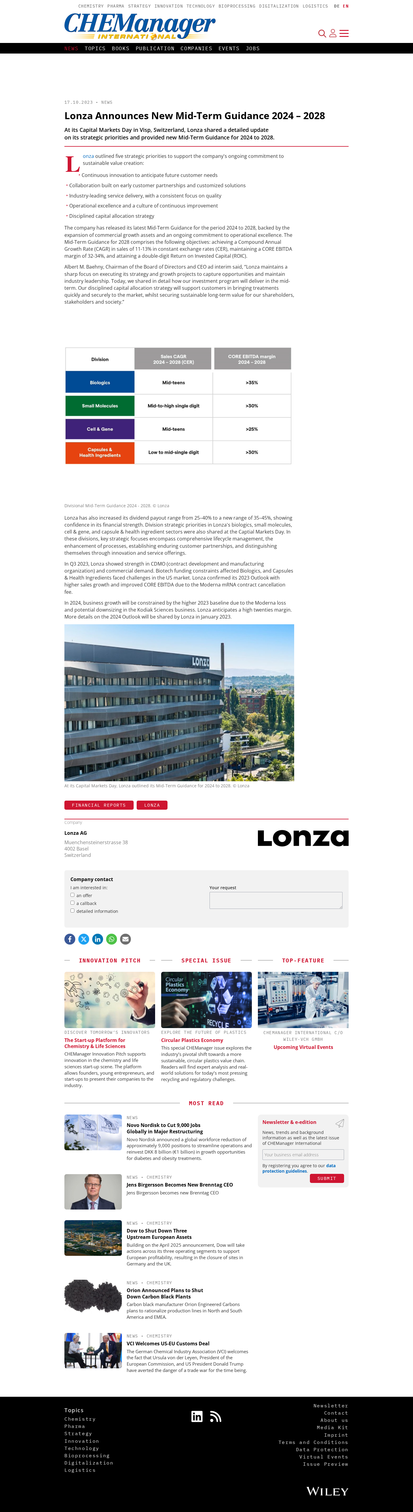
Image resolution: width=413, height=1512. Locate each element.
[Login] (333, 33)
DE (337, 6)
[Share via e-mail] (125, 939)
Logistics (315, 6)
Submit (327, 1178)
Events (229, 48)
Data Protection (322, 1449)
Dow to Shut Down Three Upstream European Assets (159, 1233)
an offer (84, 895)
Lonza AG (75, 833)
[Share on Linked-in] (97, 939)
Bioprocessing (237, 6)
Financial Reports (99, 805)
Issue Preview (326, 1464)
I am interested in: (89, 887)
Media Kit (332, 1427)
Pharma (115, 6)
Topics (95, 48)
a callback (86, 903)
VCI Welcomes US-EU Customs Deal (168, 1343)
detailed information (97, 911)
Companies (196, 48)
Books (121, 48)
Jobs (253, 48)
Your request (223, 887)
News (71, 48)
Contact (336, 1413)
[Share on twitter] (83, 939)
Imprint (336, 1435)
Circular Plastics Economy (192, 1040)
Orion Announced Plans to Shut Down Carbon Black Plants (165, 1293)
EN (346, 6)
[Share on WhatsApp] (111, 939)
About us (334, 1420)
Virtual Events (323, 1457)
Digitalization (279, 6)
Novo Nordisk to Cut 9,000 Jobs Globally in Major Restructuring (165, 1128)
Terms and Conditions (313, 1442)
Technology (201, 6)
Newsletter (331, 1406)
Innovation (168, 6)
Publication (155, 48)
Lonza (88, 156)
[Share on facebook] (69, 939)
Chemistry (91, 6)
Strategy (139, 6)
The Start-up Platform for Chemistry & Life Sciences (94, 1043)
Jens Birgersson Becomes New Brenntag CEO (180, 1184)
